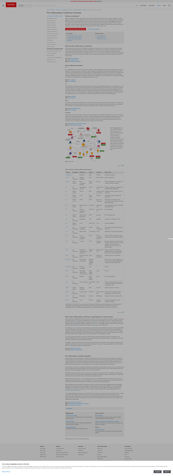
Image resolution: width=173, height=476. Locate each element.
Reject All (167, 471)
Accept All (157, 471)
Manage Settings (6, 471)
